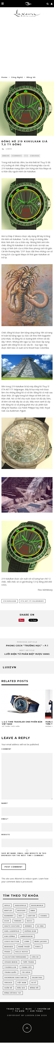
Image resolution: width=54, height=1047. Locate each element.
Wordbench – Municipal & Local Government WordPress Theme (42, 1046)
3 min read (34, 155)
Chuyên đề (44, 1009)
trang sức (26, 967)
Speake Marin (11, 962)
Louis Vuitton (11, 941)
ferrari (18, 921)
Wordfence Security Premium (50, 1046)
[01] (27, 204)
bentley (8, 910)
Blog (29, 1009)
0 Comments (17, 155)
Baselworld (37, 905)
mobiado (8, 947)
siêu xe (35, 957)
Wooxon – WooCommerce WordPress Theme (24, 1046)
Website (5, 835)
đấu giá (21, 988)
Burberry (9, 916)
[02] (27, 295)
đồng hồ (34, 988)
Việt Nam (21, 982)
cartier (31, 916)
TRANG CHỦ (13, 1009)
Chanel (43, 916)
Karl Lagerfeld (11, 931)
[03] (27, 367)
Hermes (28, 926)
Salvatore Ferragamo (15, 957)
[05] (27, 495)
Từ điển (19, 1011)
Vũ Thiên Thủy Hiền (11, 726)
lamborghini (26, 936)
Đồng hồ (5, 155)
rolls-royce (22, 952)
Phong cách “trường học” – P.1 (27, 645)
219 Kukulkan (9, 601)
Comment (6, 749)
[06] (27, 546)
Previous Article (27, 642)
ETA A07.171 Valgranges (32, 601)
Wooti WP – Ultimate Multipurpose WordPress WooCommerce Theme (16, 1046)
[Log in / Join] (52, 3)
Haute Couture (12, 926)
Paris (38, 947)
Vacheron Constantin (15, 977)
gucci (29, 921)
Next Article (27, 650)
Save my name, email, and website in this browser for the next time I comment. (23, 854)
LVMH (26, 941)
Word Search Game (36, 1046)
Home (4, 77)
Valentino (37, 977)
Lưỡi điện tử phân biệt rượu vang (27, 654)
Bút (20, 916)
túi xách (26, 972)
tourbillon (10, 967)
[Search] (48, 3)
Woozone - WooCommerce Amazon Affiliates (31, 1046)
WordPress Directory (3, 1046)
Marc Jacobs (41, 941)
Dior (6, 921)
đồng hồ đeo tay (12, 993)
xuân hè (8, 988)
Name (4, 803)
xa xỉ (33, 982)
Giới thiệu (36, 1011)
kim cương (9, 936)
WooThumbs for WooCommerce (8, 1046)
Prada (7, 952)
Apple (7, 905)
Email (4, 819)
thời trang (28, 962)
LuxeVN (9, 149)
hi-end (40, 926)
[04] (27, 443)
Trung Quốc (10, 972)
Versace (8, 982)
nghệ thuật (24, 947)
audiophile (20, 905)
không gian (30, 931)
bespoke (21, 910)
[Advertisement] (27, 47)
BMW (33, 910)
